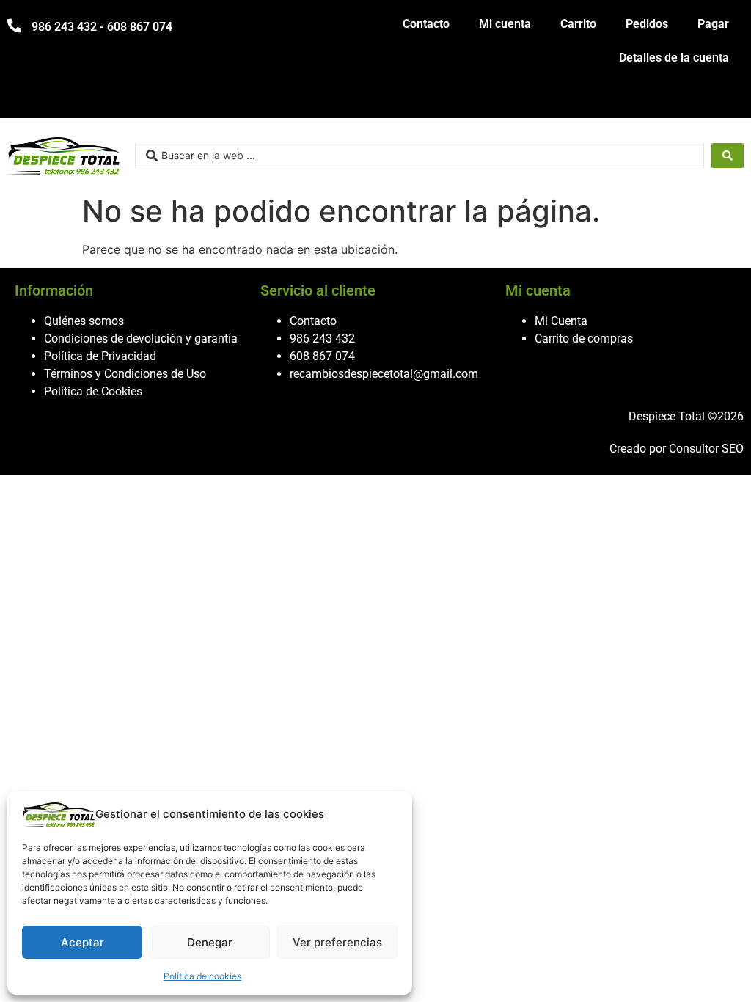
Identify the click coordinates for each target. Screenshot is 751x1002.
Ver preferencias (337, 942)
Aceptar (82, 942)
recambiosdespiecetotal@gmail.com (384, 374)
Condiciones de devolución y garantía (141, 338)
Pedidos (647, 24)
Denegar (209, 942)
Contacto (426, 24)
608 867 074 (322, 356)
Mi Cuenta (561, 321)
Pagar (713, 24)
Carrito (578, 24)
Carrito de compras (584, 338)
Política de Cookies (93, 391)
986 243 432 (322, 338)
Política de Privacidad (100, 356)
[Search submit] (727, 155)
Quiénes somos (84, 321)
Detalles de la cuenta (674, 58)
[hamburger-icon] (727, 100)
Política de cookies (202, 975)
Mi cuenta (505, 24)
